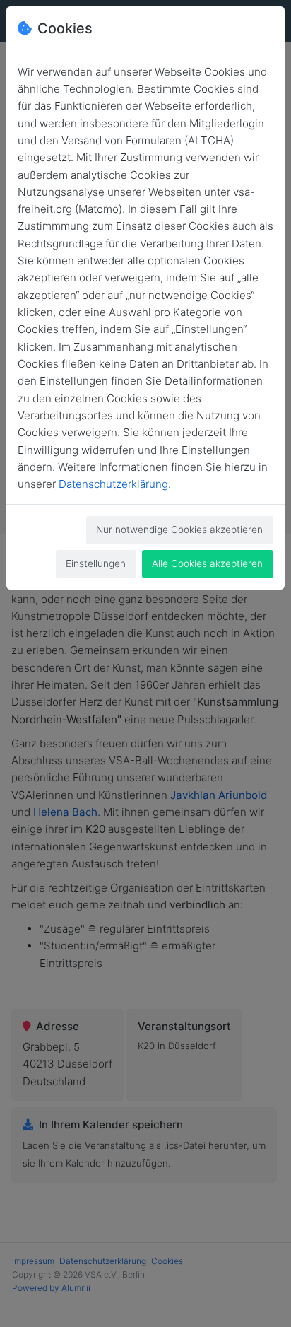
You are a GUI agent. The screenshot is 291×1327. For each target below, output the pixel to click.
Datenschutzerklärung (113, 484)
